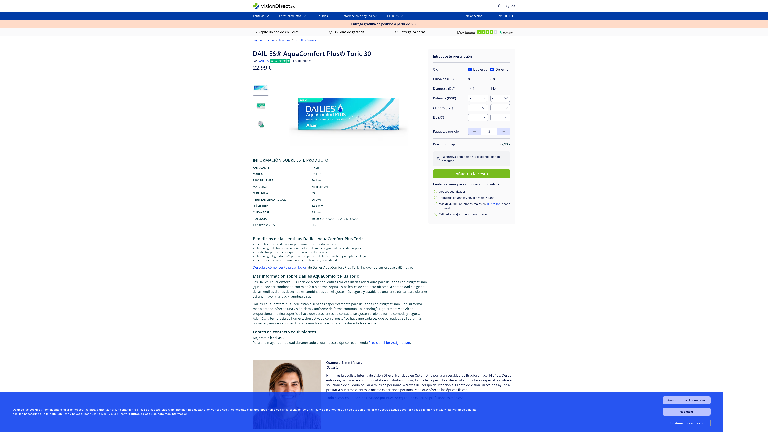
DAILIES (263, 61)
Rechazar (686, 411)
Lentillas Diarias (305, 40)
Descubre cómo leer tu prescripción (280, 267)
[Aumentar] (474, 131)
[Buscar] (499, 6)
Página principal (264, 40)
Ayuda (510, 6)
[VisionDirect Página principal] (276, 6)
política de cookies (142, 413)
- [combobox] (470, 98)
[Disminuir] (504, 131)
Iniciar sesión (473, 16)
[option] (453, 122)
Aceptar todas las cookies (686, 400)
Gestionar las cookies (686, 423)
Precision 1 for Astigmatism (389, 342)
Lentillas (284, 40)
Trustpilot (493, 204)
